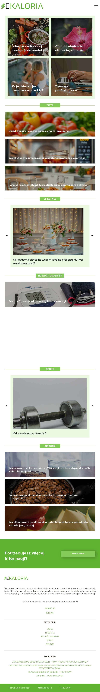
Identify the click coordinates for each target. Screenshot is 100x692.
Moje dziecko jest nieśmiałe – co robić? (27, 88)
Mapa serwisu (45, 687)
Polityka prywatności (19, 687)
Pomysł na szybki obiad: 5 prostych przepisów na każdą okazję (48, 185)
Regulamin (65, 687)
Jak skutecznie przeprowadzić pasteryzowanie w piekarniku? (47, 158)
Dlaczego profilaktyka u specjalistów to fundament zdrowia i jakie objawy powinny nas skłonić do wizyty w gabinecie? (71, 88)
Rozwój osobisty (50, 275)
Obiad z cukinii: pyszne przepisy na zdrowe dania (39, 131)
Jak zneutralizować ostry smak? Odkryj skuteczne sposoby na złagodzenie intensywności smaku (50, 666)
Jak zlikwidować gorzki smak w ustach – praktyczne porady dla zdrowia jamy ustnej (48, 523)
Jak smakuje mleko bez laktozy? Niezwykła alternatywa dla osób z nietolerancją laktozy (49, 469)
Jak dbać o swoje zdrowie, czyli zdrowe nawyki (38, 301)
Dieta (50, 105)
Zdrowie (50, 446)
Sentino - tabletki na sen (50, 675)
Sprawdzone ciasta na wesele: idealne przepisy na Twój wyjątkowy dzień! (48, 261)
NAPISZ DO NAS (78, 554)
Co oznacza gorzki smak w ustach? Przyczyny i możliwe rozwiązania (43, 496)
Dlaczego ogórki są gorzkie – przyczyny (49, 672)
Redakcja (50, 608)
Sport (50, 369)
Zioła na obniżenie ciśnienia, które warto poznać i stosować (71, 48)
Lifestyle (50, 198)
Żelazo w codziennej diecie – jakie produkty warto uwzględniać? (28, 48)
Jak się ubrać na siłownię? (29, 433)
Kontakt (50, 613)
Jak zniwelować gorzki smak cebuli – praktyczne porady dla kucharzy (50, 661)
